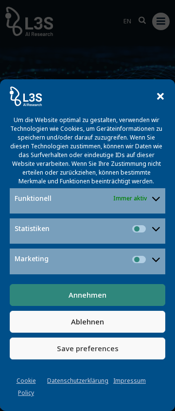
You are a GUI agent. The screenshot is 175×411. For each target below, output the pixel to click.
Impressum (129, 380)
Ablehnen (87, 321)
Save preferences (88, 348)
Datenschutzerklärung (77, 380)
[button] (160, 96)
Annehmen (87, 295)
